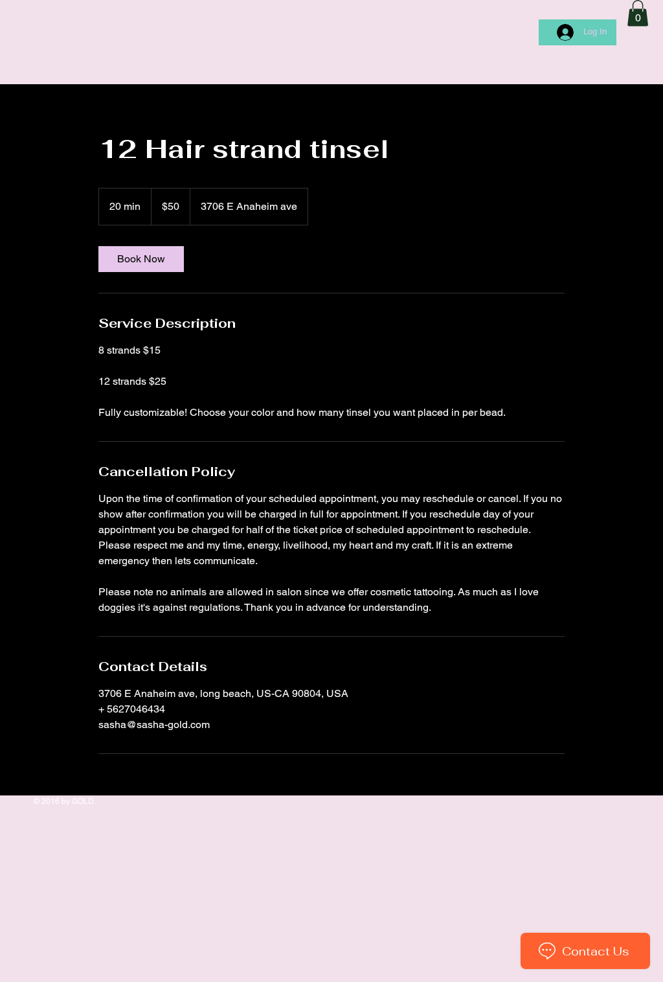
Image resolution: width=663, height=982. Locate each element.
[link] (141, 259)
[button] (638, 13)
